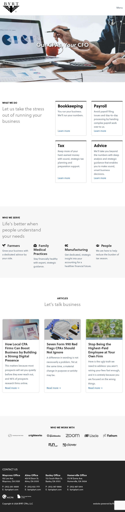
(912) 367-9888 (55, 486)
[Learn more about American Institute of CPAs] (8, 496)
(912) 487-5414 (76, 486)
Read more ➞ (21, 388)
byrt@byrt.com (11, 489)
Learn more (71, 131)
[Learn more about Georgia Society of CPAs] (24, 496)
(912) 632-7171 (33, 486)
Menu (119, 7)
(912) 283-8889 (12, 486)
